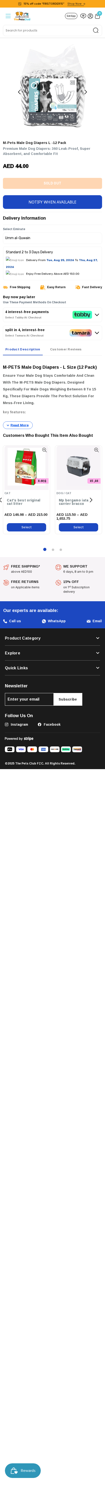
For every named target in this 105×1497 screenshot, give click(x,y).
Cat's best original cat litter (24, 501)
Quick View (44, 449)
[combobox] (52, 30)
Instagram (19, 723)
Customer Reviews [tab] (66, 348)
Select (26, 526)
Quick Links (16, 667)
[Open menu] (7, 15)
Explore (12, 652)
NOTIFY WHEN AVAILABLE (52, 201)
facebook (52, 723)
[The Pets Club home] (22, 15)
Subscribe (68, 698)
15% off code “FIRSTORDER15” (52, 3)
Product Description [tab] (22, 348)
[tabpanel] (52, 393)
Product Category (23, 637)
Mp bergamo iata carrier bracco (74, 501)
